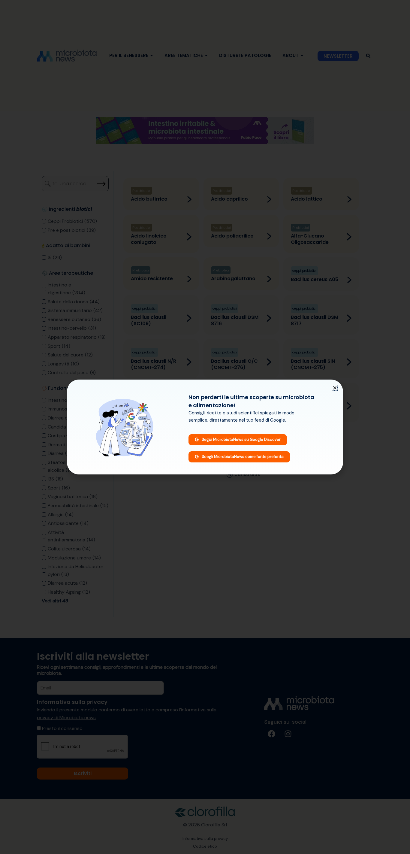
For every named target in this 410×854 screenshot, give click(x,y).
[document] (205, 427)
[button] (335, 388)
